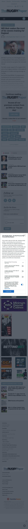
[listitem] (14, 262)
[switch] (22, 266)
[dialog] (14, 264)
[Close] (25, 235)
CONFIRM (8, 291)
